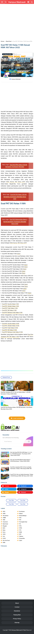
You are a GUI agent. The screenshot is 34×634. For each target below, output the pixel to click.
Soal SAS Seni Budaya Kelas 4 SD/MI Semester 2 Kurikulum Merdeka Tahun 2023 (16, 408)
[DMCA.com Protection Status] (10, 427)
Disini (18, 254)
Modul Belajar (23, 515)
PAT (20, 519)
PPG (20, 526)
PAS (20, 517)
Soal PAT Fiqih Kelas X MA (10, 308)
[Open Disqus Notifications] (5, 2)
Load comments (18, 418)
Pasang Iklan (17, 615)
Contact (17, 607)
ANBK (4, 517)
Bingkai (5, 526)
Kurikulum (22, 511)
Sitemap (17, 622)
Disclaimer (17, 611)
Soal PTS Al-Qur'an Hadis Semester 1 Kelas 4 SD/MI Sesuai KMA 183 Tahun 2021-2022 (21, 475)
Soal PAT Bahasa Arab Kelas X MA (12, 312)
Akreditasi (5, 515)
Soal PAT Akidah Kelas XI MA (10, 326)
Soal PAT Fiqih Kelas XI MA (10, 328)
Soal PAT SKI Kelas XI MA (9, 330)
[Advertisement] (17, 22)
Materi (21, 513)
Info (4, 536)
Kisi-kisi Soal (6, 540)
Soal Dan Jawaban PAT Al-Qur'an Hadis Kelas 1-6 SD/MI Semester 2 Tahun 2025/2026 (15, 393)
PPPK (20, 528)
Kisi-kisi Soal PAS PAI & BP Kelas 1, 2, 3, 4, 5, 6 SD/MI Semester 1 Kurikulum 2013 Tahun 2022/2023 (21, 454)
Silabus (21, 536)
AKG (4, 511)
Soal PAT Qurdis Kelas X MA (10, 304)
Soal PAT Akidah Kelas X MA (10, 306)
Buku (4, 530)
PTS (20, 530)
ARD (4, 519)
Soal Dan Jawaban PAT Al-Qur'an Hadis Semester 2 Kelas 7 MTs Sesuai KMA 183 (21, 467)
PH (20, 524)
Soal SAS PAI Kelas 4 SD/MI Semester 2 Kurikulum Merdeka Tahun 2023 (15, 197)
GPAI (4, 534)
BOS (4, 528)
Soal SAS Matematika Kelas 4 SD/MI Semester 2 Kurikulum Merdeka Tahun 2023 (15, 221)
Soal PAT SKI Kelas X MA (9, 310)
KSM (4, 542)
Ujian (20, 540)
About (17, 603)
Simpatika (22, 538)
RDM (20, 532)
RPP (20, 534)
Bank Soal (5, 57)
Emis (4, 532)
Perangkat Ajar (23, 522)
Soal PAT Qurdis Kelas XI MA (10, 323)
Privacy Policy (17, 618)
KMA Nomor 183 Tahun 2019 (15, 182)
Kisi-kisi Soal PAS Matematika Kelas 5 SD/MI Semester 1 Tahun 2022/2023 (20, 460)
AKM (4, 513)
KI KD (4, 538)
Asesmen (5, 522)
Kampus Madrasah (17, 630)
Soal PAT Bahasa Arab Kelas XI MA (12, 332)
